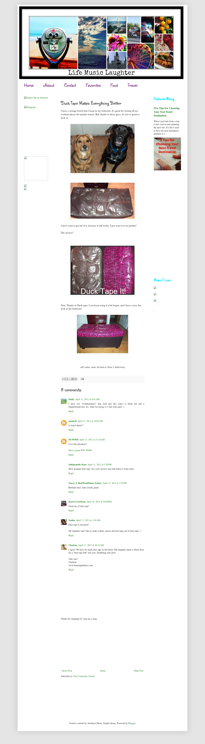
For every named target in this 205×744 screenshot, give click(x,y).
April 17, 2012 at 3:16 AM (88, 520)
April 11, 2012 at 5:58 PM (99, 464)
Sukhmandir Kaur (78, 464)
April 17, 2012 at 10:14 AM (91, 545)
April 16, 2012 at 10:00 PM (98, 501)
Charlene (73, 545)
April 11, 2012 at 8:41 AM (87, 399)
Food (114, 85)
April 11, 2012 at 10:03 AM (90, 420)
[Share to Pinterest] (75, 379)
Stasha (72, 520)
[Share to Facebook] (72, 379)
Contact (70, 85)
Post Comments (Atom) (84, 676)
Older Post (138, 670)
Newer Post (67, 670)
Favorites (93, 85)
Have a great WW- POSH (80, 450)
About (49, 85)
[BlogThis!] (66, 379)
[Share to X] (69, 379)
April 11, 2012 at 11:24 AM (92, 439)
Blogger (131, 723)
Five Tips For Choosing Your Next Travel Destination (167, 111)
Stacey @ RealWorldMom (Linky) (85, 483)
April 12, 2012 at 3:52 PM (115, 483)
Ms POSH (73, 439)
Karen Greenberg (77, 501)
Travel (132, 85)
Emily (71, 399)
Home (29, 85)
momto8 (73, 421)
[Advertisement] (102, 645)
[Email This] (63, 379)
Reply (71, 411)
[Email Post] (82, 378)
